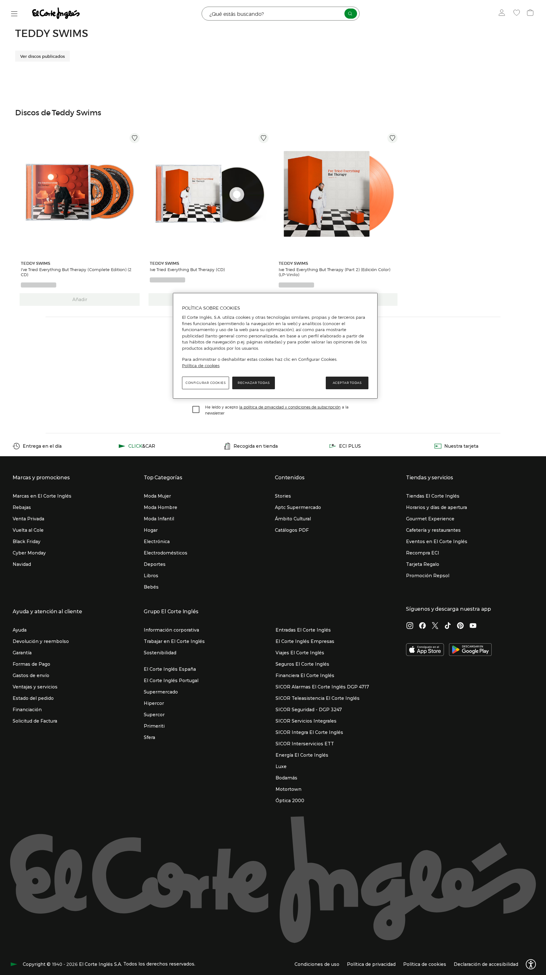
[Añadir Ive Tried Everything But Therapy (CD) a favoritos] (263, 138)
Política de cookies (201, 365)
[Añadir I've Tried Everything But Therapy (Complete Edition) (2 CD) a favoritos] (135, 138)
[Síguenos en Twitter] (435, 626)
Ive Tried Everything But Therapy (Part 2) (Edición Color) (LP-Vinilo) (334, 272)
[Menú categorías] (14, 13)
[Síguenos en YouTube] (473, 626)
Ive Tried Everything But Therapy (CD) (187, 269)
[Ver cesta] (531, 13)
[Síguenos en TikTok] (448, 626)
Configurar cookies (205, 383)
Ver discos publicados (42, 56)
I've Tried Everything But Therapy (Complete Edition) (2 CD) (76, 272)
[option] (79, 192)
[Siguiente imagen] (136, 192)
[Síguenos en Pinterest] (460, 626)
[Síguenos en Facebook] (422, 626)
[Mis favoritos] (517, 13)
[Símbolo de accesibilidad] (531, 964)
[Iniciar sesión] (503, 13)
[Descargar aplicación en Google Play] (470, 650)
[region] (275, 346)
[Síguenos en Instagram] (410, 626)
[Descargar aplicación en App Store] (425, 650)
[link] (79, 192)
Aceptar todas (347, 383)
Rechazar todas (254, 383)
